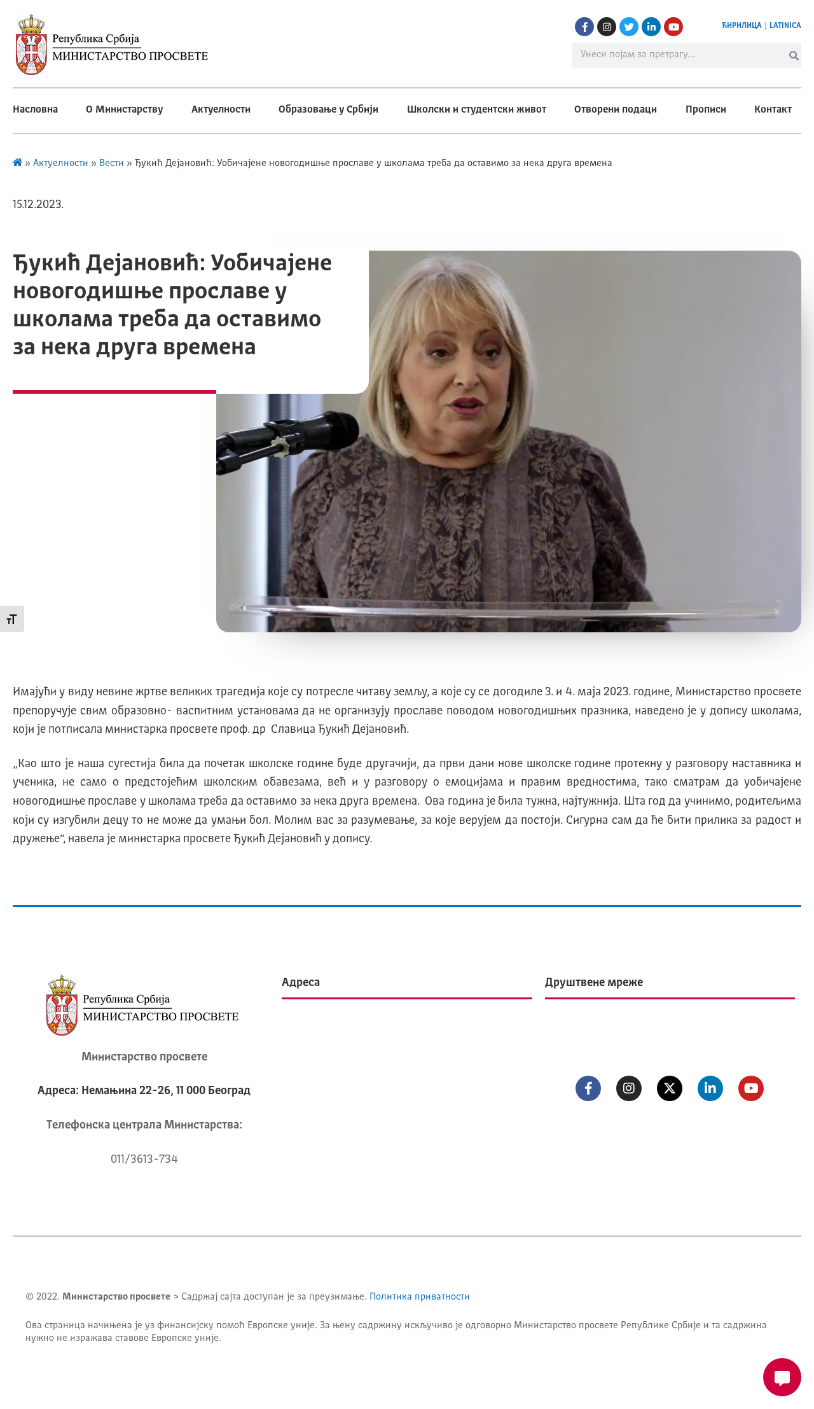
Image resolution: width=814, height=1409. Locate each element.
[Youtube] (673, 26)
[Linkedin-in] (651, 26)
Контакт (773, 110)
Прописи (706, 110)
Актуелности (221, 110)
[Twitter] (628, 26)
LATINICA (785, 26)
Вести (111, 164)
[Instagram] (606, 26)
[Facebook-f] (584, 26)
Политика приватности (419, 1297)
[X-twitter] (669, 1088)
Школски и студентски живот (476, 110)
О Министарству (124, 110)
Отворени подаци (615, 110)
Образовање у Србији (328, 110)
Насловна (35, 110)
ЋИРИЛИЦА (742, 26)
